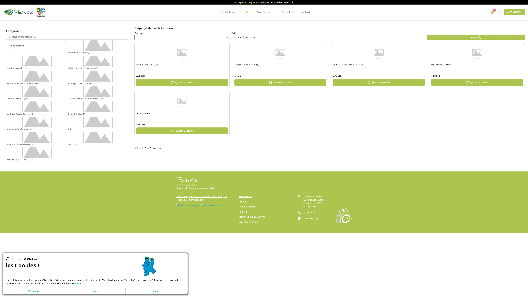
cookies (77, 283)
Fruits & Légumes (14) (17, 98)
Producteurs (228, 12)
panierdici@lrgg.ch (312, 218)
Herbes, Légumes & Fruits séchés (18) (86, 98)
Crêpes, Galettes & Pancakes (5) (83, 68)
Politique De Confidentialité (190, 199)
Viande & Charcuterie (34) (19, 144)
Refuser (156, 290)
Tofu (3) (72, 129)
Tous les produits (16, 45)
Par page (139, 33)
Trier (234, 33)
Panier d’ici (244, 211)
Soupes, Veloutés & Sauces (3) (21, 129)
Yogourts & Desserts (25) (19, 159)
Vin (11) (72, 144)
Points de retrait (265, 12)
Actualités (307, 12)
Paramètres (34, 290)
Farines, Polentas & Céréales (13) (22, 83)
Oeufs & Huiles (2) (77, 114)
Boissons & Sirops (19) (79, 52)
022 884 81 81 (310, 212)
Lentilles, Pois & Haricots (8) (20, 114)
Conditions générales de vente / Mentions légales (201, 196)
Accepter (95, 290)
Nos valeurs (288, 12)
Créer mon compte (248, 221)
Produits (243, 201)
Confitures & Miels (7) (17, 68)
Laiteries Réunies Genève (252, 216)
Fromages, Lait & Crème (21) (82, 83)
